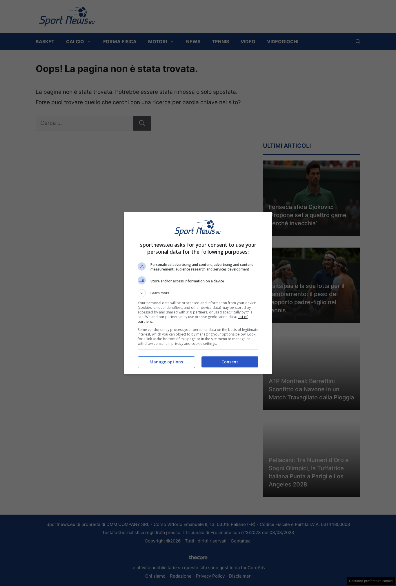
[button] (198, 293)
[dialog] (198, 293)
